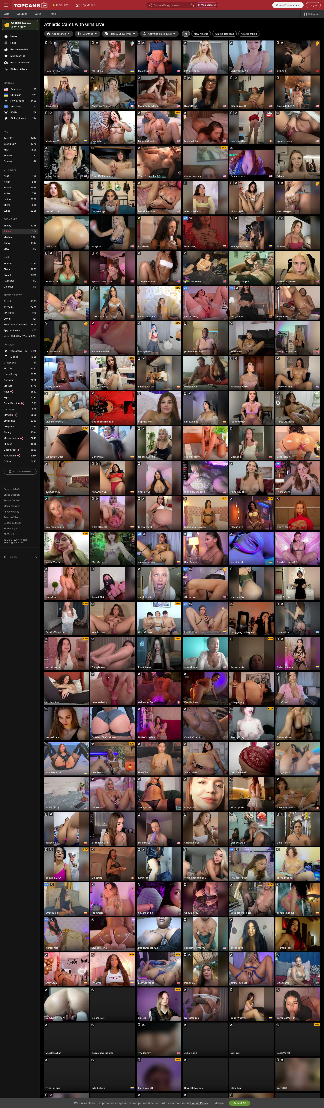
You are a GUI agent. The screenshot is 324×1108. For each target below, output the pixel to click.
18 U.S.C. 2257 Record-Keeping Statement (16, 541)
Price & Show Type (120, 33)
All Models (9, 534)
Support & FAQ (12, 489)
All (185, 33)
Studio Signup (11, 528)
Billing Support (12, 495)
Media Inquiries (12, 506)
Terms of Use (11, 517)
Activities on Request (160, 33)
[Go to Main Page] (31, 5)
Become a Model (13, 523)
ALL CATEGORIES (22, 471)
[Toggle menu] (6, 5)
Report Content (12, 500)
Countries (87, 33)
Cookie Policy (199, 1103)
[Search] (192, 5)
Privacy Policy (11, 511)
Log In (313, 5)
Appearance (59, 33)
